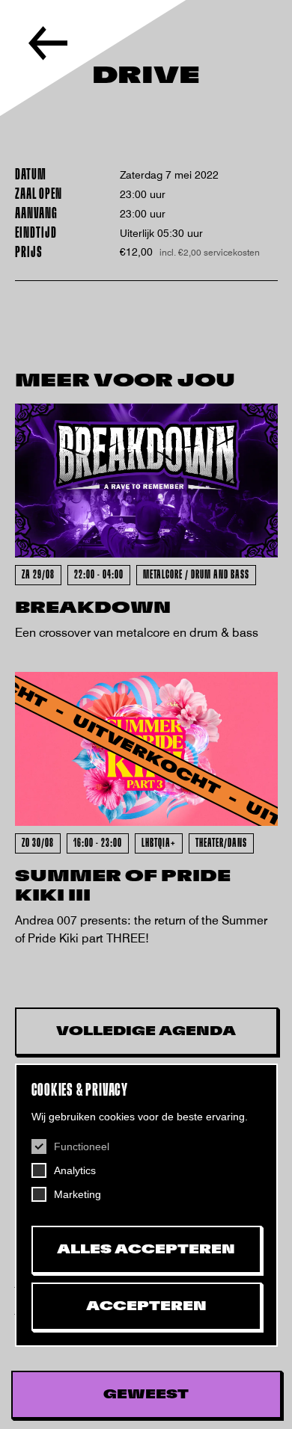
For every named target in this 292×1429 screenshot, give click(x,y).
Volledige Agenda (146, 1031)
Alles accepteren (146, 1250)
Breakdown (93, 608)
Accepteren (146, 1306)
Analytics (75, 1170)
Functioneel (81, 1146)
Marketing (77, 1194)
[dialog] (146, 1205)
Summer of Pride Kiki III (123, 886)
